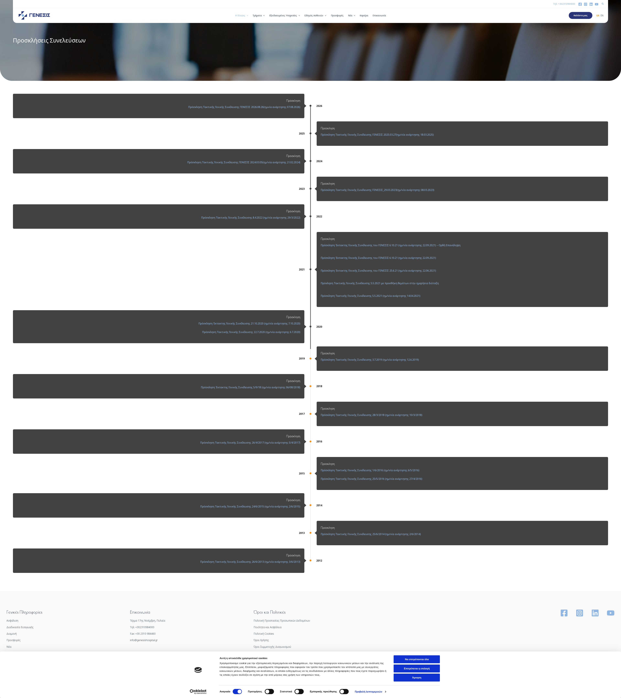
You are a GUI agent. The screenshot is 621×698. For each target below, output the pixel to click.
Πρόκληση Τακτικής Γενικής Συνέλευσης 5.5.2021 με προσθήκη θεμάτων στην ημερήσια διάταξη (380, 283)
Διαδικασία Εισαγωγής (19, 627)
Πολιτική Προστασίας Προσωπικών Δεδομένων (282, 620)
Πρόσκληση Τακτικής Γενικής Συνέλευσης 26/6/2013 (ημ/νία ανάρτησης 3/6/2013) (250, 562)
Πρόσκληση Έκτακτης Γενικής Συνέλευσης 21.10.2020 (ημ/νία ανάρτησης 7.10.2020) (249, 323)
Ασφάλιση (12, 620)
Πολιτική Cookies (264, 633)
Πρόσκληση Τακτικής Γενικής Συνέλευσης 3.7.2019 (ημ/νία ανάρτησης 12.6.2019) (370, 359)
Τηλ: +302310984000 (564, 3)
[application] (246, 15)
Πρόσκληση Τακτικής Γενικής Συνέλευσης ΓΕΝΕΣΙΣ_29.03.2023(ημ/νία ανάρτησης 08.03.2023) (377, 190)
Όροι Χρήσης (261, 640)
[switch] (269, 691)
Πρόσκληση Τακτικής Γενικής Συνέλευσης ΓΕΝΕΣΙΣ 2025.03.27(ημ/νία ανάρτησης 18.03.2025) (377, 134)
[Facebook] (580, 4)
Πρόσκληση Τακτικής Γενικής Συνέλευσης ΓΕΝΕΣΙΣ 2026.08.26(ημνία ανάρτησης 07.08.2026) (244, 107)
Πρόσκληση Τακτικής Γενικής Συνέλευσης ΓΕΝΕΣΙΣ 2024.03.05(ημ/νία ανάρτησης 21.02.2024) (243, 162)
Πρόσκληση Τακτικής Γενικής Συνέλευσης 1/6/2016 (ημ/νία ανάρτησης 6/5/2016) (370, 470)
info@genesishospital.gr (144, 640)
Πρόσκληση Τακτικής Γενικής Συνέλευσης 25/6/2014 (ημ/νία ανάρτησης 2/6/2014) (371, 534)
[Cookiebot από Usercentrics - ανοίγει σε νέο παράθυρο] (198, 691)
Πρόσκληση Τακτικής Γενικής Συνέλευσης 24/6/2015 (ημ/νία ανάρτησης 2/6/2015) (250, 506)
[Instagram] (585, 4)
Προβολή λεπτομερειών (368, 691)
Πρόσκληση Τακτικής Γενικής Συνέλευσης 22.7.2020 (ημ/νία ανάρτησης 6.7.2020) (251, 332)
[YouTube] (596, 4)
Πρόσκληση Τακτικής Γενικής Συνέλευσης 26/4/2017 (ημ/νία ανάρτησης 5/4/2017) (250, 442)
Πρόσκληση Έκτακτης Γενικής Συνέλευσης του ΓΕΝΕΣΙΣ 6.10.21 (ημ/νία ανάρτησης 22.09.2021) (378, 258)
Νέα (8, 647)
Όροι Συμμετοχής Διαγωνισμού (272, 647)
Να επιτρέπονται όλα (417, 659)
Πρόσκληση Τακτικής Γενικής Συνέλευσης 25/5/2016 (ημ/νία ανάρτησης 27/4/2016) (371, 479)
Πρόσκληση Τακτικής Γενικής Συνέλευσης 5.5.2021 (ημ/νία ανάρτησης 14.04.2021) (370, 296)
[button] (603, 3)
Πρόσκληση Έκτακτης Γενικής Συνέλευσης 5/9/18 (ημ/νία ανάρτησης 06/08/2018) (250, 387)
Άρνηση (416, 677)
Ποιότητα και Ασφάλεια (268, 627)
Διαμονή (11, 633)
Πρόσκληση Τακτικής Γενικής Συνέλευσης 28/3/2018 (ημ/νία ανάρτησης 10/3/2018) (371, 415)
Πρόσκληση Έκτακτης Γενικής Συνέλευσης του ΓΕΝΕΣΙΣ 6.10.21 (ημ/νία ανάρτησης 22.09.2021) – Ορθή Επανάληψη (390, 245)
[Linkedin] (591, 4)
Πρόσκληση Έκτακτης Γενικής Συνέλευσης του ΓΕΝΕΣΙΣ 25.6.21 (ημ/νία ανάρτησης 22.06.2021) (378, 270)
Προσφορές (13, 640)
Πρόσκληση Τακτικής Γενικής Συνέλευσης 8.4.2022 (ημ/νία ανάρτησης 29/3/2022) (250, 217)
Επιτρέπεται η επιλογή (417, 668)
